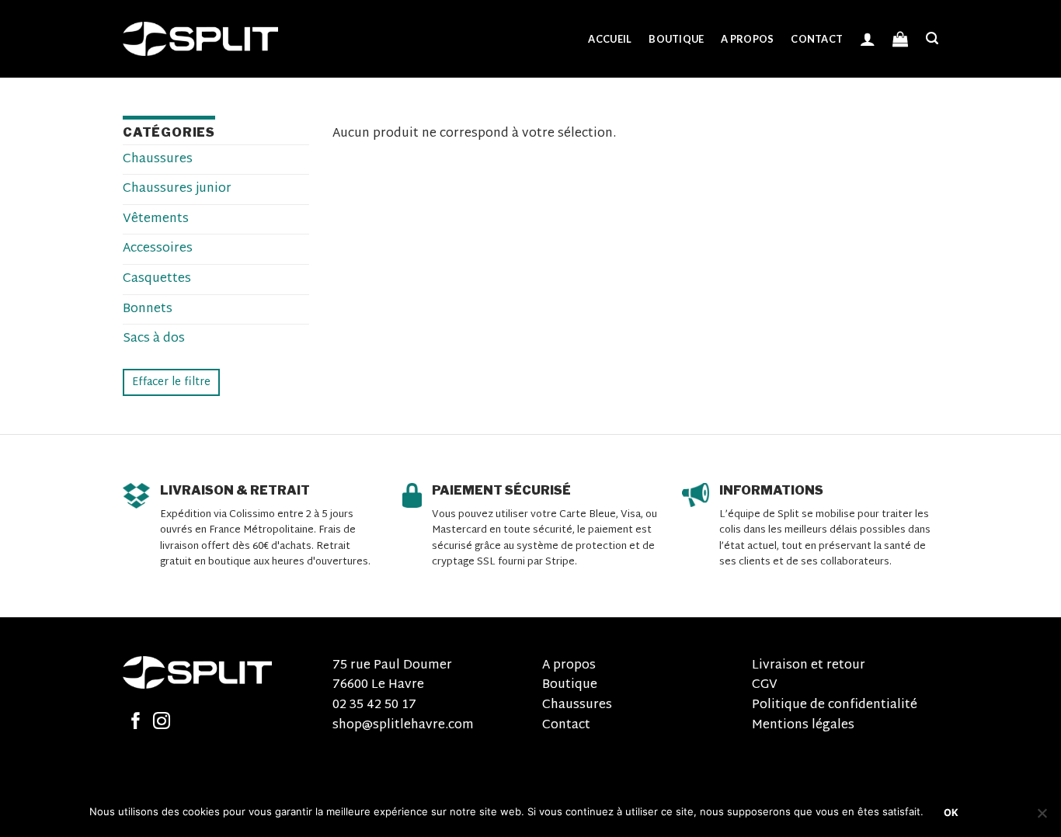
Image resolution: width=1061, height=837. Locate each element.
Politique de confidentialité (834, 705)
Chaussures (158, 159)
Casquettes (157, 279)
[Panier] (900, 39)
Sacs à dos (154, 339)
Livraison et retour (808, 666)
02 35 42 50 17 (374, 705)
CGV (764, 685)
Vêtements (156, 219)
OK (951, 812)
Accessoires (158, 249)
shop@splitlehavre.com (403, 725)
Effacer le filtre (171, 382)
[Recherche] (932, 38)
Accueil (609, 39)
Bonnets (147, 309)
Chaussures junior (177, 189)
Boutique (676, 39)
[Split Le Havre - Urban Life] (200, 39)
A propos (747, 39)
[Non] (1041, 817)
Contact (817, 39)
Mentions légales (803, 725)
